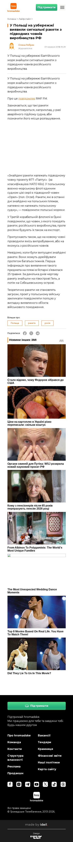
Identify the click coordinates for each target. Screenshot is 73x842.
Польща (15, 323)
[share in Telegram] (38, 333)
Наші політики (49, 762)
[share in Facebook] (25, 333)
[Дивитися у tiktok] (54, 784)
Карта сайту (47, 769)
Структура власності (15, 757)
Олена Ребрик (26, 45)
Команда (14, 742)
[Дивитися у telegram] (27, 784)
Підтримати (47, 7)
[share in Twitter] (31, 333)
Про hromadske (19, 735)
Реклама (14, 766)
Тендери (44, 742)
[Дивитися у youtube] (36, 784)
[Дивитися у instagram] (18, 784)
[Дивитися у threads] (63, 784)
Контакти (14, 749)
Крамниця (45, 749)
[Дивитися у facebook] (10, 784)
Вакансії (44, 735)
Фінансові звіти (49, 755)
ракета (31, 323)
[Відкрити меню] (62, 7)
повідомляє (26, 98)
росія (47, 323)
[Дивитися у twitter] (45, 784)
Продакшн (15, 773)
